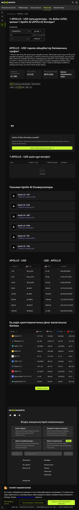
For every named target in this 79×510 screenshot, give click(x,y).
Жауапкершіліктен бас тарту (46, 507)
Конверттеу (11, 14)
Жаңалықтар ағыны (9, 8)
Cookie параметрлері (65, 507)
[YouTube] (15, 415)
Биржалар (47, 475)
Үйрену (46, 468)
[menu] (2, 18)
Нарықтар (47, 8)
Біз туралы (26, 465)
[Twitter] (10, 415)
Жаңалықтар (48, 465)
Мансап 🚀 (26, 468)
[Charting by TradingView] (12, 126)
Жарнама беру (58, 8)
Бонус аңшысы (36, 8)
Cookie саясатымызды (26, 497)
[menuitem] (2, 12)
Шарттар (14, 507)
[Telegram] (19, 415)
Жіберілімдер (23, 8)
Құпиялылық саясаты (27, 507)
